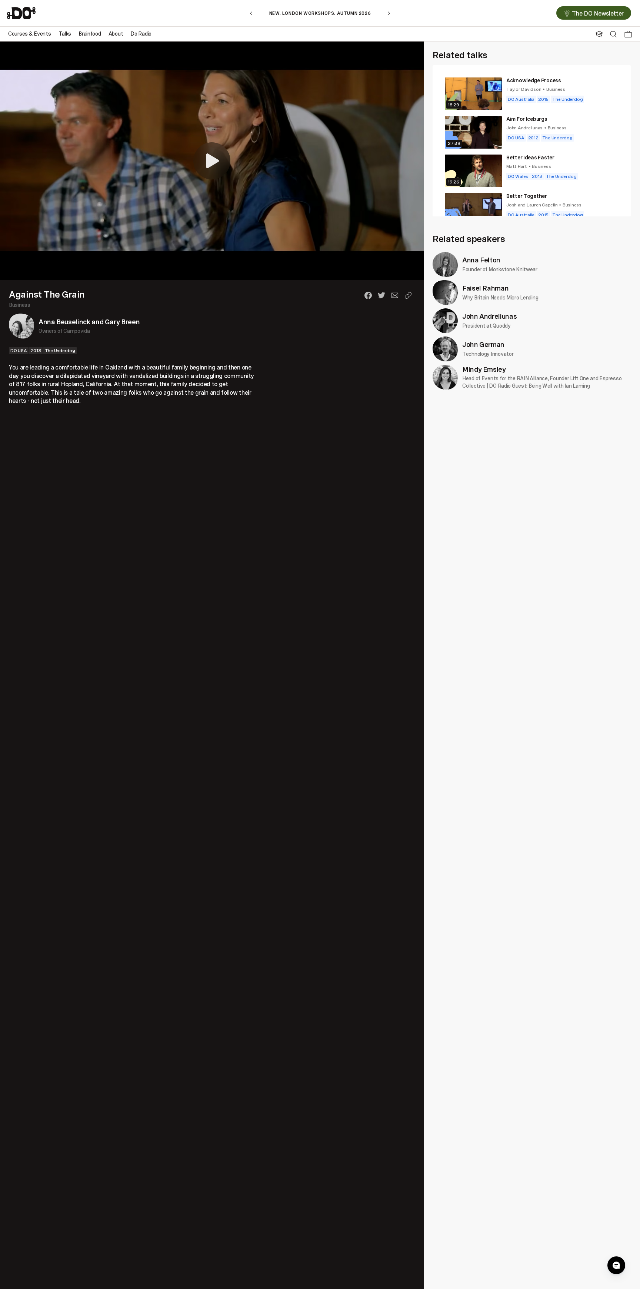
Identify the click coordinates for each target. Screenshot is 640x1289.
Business (19, 305)
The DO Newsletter (598, 13)
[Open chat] (616, 1265)
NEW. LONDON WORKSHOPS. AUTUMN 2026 (320, 13)
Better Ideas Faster (530, 157)
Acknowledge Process (533, 80)
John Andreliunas (524, 127)
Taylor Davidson (523, 89)
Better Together (526, 196)
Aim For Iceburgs (526, 119)
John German (483, 344)
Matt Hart (516, 166)
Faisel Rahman (485, 288)
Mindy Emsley (484, 369)
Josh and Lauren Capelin (531, 205)
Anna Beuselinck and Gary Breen (89, 322)
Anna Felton (481, 260)
